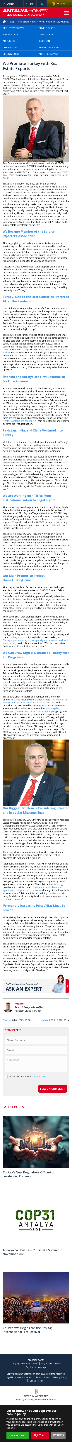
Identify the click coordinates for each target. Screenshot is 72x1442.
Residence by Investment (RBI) (40, 711)
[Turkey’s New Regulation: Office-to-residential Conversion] (36, 1167)
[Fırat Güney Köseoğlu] (8, 1007)
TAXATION (44, 41)
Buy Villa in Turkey (50, 1363)
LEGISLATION (10, 47)
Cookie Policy (36, 1380)
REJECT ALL (40, 1435)
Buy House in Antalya (36, 1367)
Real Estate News (27, 21)
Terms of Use (42, 1377)
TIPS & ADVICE (10, 34)
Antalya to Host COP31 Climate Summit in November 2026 (32, 1252)
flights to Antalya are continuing (19, 420)
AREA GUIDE (9, 41)
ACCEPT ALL (18, 1435)
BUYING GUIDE (47, 28)
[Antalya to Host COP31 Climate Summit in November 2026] (36, 1244)
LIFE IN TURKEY (47, 34)
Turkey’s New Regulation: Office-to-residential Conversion (28, 1174)
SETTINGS (58, 1435)
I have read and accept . (27, 1076)
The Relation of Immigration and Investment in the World (35, 701)
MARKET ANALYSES (49, 47)
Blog (12, 21)
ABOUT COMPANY (48, 53)
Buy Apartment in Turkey (25, 1363)
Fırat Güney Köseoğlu (29, 1007)
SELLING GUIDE (11, 53)
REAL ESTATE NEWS (13, 28)
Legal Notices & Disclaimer (19, 1377)
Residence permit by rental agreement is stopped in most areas (32, 889)
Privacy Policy (60, 1377)
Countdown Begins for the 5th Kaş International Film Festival (27, 1330)
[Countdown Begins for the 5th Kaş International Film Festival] (36, 1322)
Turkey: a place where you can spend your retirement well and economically (35, 642)
